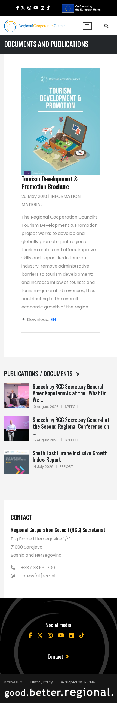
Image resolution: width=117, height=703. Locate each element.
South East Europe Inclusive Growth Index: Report (70, 456)
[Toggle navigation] (87, 26)
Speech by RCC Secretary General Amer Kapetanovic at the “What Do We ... (69, 393)
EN (53, 319)
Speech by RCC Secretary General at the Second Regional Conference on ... (71, 426)
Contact (56, 656)
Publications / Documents (39, 373)
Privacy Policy (41, 682)
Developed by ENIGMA (77, 682)
